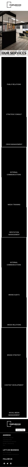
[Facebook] (4, 463)
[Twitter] (7, 463)
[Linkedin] (10, 463)
